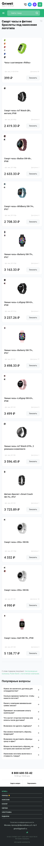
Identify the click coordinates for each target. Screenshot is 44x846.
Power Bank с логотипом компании (24, 674)
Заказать (33, 78)
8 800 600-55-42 (22, 773)
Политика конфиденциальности (22, 822)
